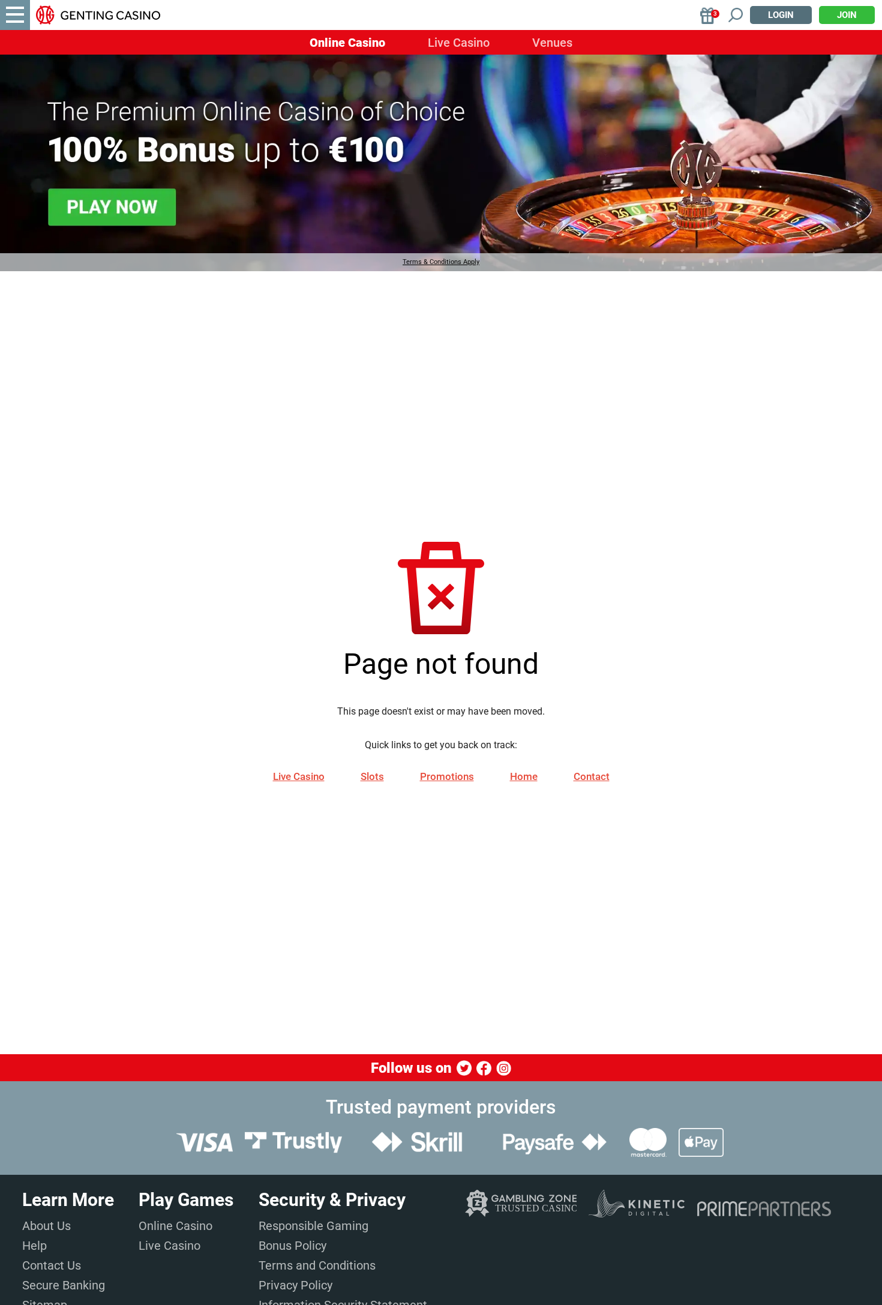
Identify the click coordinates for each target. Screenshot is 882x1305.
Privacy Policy (295, 1285)
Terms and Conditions (317, 1265)
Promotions (447, 776)
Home (524, 776)
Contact (592, 776)
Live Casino (459, 42)
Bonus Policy (292, 1245)
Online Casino (347, 42)
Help (34, 1245)
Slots (372, 776)
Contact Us (51, 1265)
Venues (552, 42)
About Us (46, 1226)
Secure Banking (63, 1285)
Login (781, 15)
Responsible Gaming (313, 1226)
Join (847, 15)
